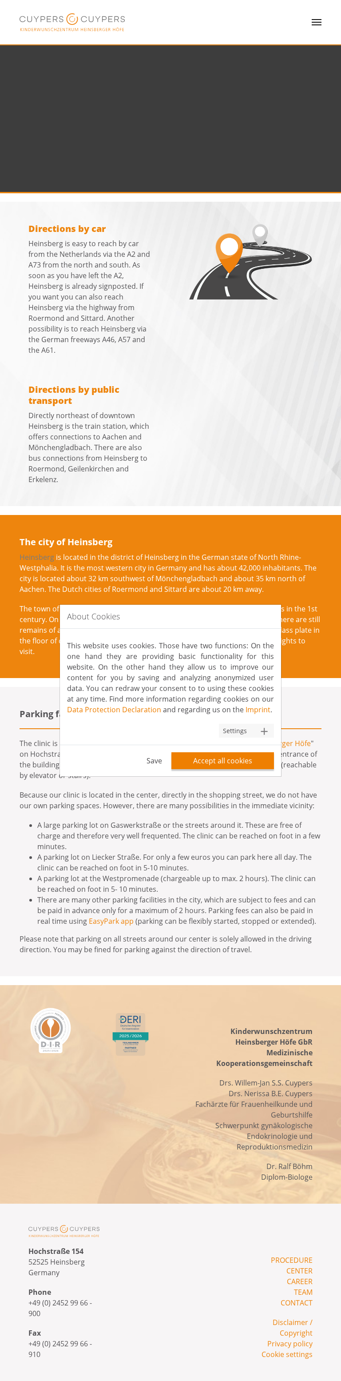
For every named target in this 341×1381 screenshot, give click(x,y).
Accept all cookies (222, 761)
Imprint (258, 709)
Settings (235, 730)
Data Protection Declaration (114, 709)
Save (154, 761)
